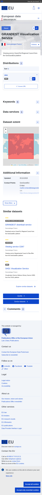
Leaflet (14, 165)
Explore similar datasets (26, 286)
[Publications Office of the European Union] (20, 331)
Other (6, 369)
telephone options (15, 459)
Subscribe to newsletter (10, 355)
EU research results (8, 419)
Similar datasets (19, 301)
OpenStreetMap (22, 165)
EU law (4, 412)
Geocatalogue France (14, 44)
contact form (16, 461)
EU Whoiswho (7, 422)
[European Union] (20, 442)
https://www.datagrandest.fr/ (29, 193)
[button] (34, 1)
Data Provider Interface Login (12, 428)
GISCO (36, 165)
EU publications (7, 425)
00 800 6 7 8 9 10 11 (14, 456)
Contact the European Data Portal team (15, 352)
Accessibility (6, 386)
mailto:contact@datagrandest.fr (30, 188)
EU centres (20, 463)
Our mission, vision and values (12, 399)
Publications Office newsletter (12, 401)
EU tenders (5, 416)
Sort (5, 69)
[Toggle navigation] (38, 18)
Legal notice (6, 380)
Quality (19, 296)
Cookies (4, 383)
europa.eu (17, 446)
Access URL (22, 86)
